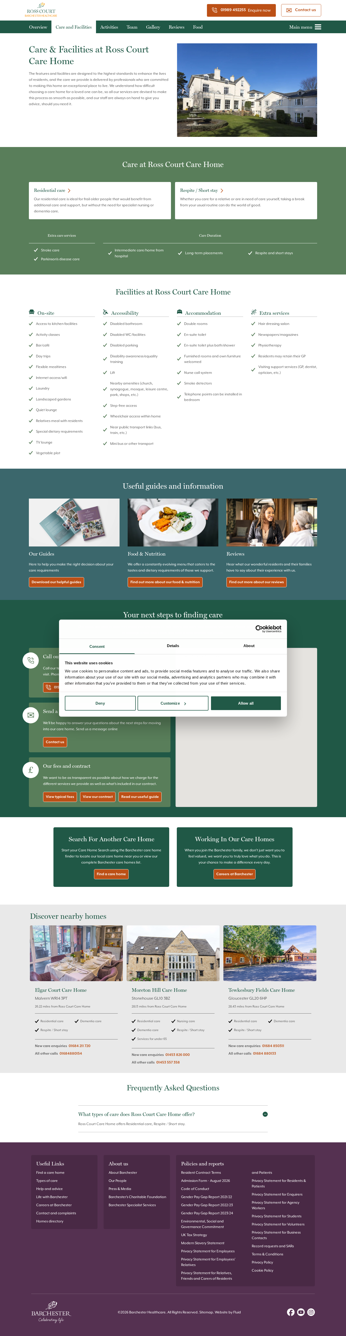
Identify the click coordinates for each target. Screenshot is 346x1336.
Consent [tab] (97, 646)
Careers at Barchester (234, 874)
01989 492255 (233, 10)
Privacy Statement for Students (276, 1216)
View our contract (98, 797)
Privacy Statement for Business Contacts (276, 1235)
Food (198, 27)
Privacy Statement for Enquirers (277, 1194)
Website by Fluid (228, 1312)
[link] (76, 997)
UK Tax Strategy (194, 1235)
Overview (38, 27)
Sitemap (206, 1312)
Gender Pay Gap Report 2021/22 (206, 1197)
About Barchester (123, 1172)
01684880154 (71, 1054)
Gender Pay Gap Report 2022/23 (207, 1205)
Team (132, 27)
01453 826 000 (177, 1055)
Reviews (176, 27)
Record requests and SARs (273, 1246)
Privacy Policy (262, 1262)
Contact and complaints (56, 1213)
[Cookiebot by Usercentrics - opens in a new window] (259, 629)
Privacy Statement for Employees (208, 1251)
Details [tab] (173, 645)
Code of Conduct (195, 1189)
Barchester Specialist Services (132, 1205)
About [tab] (249, 645)
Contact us (305, 10)
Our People (118, 1181)
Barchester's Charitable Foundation (137, 1197)
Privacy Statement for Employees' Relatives (208, 1262)
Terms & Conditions (267, 1254)
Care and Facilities (74, 27)
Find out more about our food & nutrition (165, 582)
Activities (109, 27)
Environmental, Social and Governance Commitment (202, 1224)
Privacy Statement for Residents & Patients (279, 1183)
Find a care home (111, 874)
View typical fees (60, 797)
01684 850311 (273, 1046)
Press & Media (120, 1189)
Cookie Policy (262, 1270)
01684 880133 (264, 1054)
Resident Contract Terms (201, 1172)
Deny (100, 703)
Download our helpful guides (56, 582)
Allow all (246, 703)
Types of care (47, 1181)
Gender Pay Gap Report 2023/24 (207, 1213)
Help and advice (49, 1189)
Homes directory (49, 1221)
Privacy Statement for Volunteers (278, 1224)
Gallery (153, 27)
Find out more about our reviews (256, 582)
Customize (170, 703)
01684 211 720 (79, 1046)
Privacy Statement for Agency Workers (275, 1205)
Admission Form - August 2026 (205, 1181)
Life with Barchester (52, 1197)
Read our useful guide (140, 797)
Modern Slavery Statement (202, 1243)
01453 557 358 (168, 1062)
